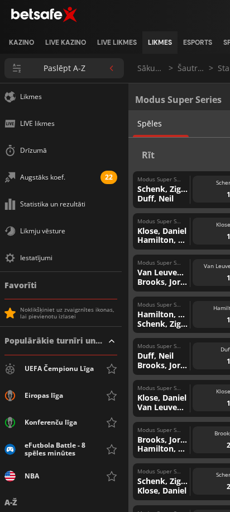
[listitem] (21, 42)
